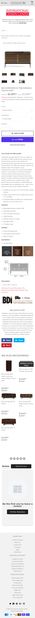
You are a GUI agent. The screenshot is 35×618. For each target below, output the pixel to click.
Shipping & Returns (17, 566)
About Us (17, 542)
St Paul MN (17, 583)
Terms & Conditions (17, 564)
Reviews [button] (5, 466)
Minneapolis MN (17, 580)
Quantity (4, 124)
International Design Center (19, 609)
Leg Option (5, 115)
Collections (17, 552)
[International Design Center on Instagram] (24, 604)
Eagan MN (17, 590)
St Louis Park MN (17, 588)
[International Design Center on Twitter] (10, 604)
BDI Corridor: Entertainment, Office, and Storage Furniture (16, 37)
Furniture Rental (17, 561)
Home (3, 30)
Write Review (21, 466)
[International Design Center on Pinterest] (17, 604)
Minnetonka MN (17, 585)
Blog (17, 549)
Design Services (17, 559)
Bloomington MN (17, 578)
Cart (32, 4)
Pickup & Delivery (17, 569)
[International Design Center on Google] (20, 604)
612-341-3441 (22, 23)
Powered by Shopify (17, 611)
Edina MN (17, 592)
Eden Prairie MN (17, 595)
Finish (3, 106)
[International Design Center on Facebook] (13, 604)
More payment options (17, 145)
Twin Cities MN (17, 597)
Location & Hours (17, 540)
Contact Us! (17, 545)
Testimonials (17, 571)
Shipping (4, 97)
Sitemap (17, 547)
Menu (5, 3)
